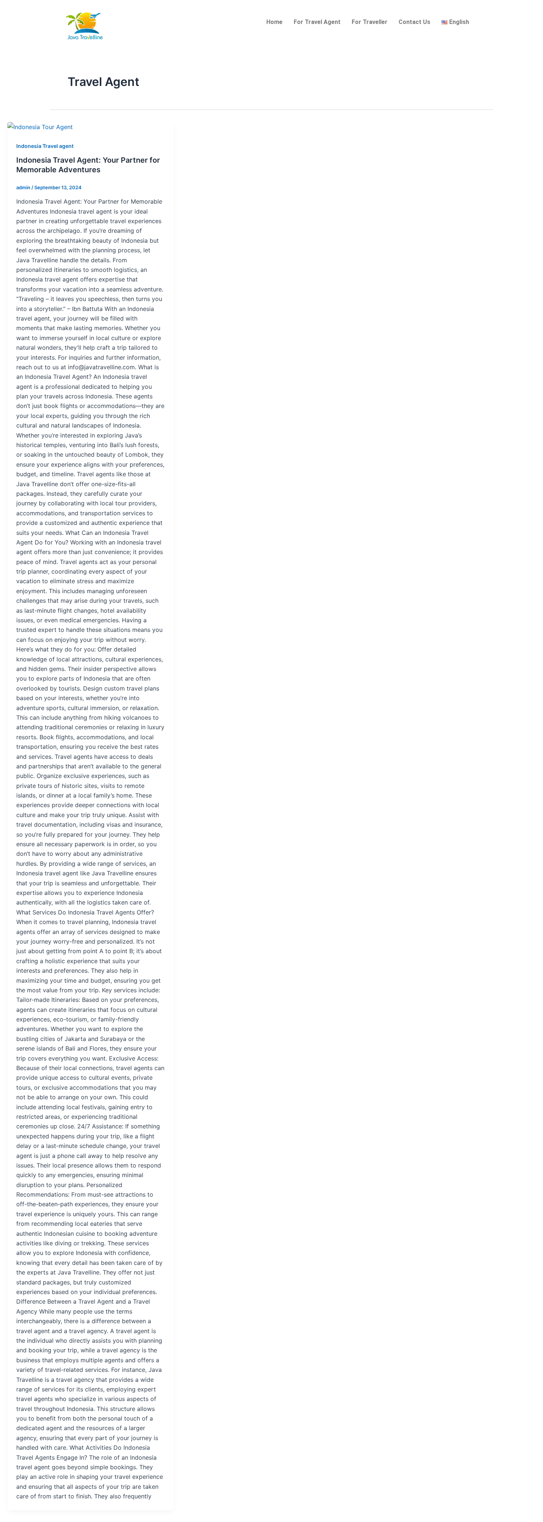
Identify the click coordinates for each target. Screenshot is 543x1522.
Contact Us (414, 21)
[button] (457, 22)
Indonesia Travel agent (45, 146)
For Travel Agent (317, 21)
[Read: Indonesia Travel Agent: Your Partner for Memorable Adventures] (40, 126)
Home (274, 21)
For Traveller (369, 21)
